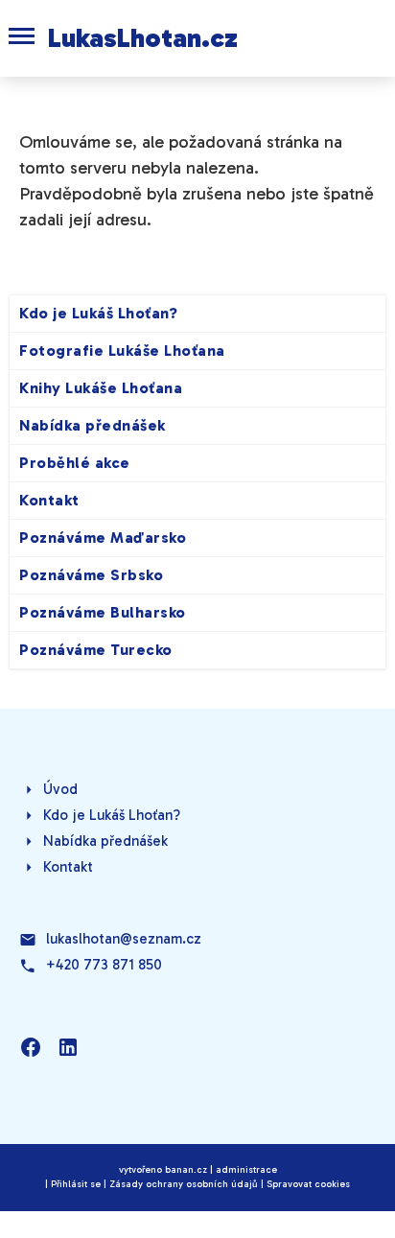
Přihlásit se (76, 1184)
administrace (246, 1170)
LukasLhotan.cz (143, 38)
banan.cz (186, 1170)
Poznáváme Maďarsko (102, 537)
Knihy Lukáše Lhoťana (100, 388)
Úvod (60, 789)
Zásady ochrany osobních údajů (183, 1184)
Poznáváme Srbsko (91, 575)
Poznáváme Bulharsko (102, 612)
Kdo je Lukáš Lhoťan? (98, 313)
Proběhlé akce (74, 463)
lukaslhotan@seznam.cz (123, 938)
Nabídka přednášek (92, 425)
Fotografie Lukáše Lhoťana (122, 350)
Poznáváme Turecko (96, 650)
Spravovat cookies (308, 1184)
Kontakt (49, 500)
